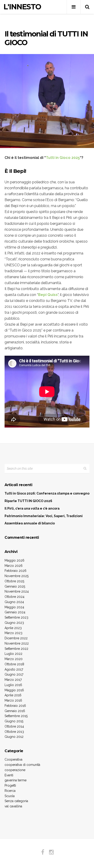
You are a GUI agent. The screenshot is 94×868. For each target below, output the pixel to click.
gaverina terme (15, 780)
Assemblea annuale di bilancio (30, 523)
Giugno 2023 (14, 622)
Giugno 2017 (14, 674)
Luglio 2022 (13, 654)
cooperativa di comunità (22, 765)
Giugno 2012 (14, 736)
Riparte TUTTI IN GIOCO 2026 (28, 501)
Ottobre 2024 (14, 597)
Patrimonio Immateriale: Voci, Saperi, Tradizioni (44, 516)
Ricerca (10, 791)
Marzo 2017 (13, 679)
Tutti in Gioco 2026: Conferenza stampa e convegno (47, 493)
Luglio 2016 (13, 685)
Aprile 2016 (13, 695)
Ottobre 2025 (14, 581)
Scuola (10, 796)
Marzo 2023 (13, 633)
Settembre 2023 (16, 617)
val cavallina (13, 806)
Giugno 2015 (14, 721)
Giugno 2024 (14, 602)
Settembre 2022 (16, 648)
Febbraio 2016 (15, 705)
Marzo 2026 (14, 565)
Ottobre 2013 (14, 731)
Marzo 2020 (14, 659)
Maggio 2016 (14, 690)
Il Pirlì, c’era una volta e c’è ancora (32, 508)
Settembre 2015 (16, 716)
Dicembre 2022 (16, 638)
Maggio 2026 (14, 560)
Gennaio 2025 (15, 586)
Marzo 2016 (13, 700)
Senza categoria (16, 801)
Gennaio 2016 (15, 711)
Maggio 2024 (14, 607)
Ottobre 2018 (14, 664)
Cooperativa (13, 759)
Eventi (9, 775)
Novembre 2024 (17, 591)
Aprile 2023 (13, 628)
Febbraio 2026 (15, 571)
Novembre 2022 (17, 643)
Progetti (10, 785)
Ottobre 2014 (14, 726)
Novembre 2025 (17, 576)
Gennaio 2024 (15, 612)
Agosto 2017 (14, 669)
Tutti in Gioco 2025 (63, 157)
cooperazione (15, 770)
